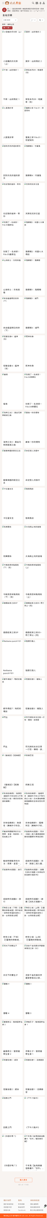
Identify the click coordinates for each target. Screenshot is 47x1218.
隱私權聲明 (34, 1204)
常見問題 (21, 1204)
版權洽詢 (7, 1210)
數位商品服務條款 (36, 1210)
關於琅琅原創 (8, 1204)
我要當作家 (8, 1207)
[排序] (33, 20)
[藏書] (37, 3)
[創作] (40, 3)
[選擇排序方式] (41, 20)
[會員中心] (44, 3)
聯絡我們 (21, 1207)
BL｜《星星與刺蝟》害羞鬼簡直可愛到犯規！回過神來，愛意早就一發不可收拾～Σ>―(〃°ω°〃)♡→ (26, 10)
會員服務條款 (35, 1207)
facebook (22, 1210)
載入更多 (23, 1180)
